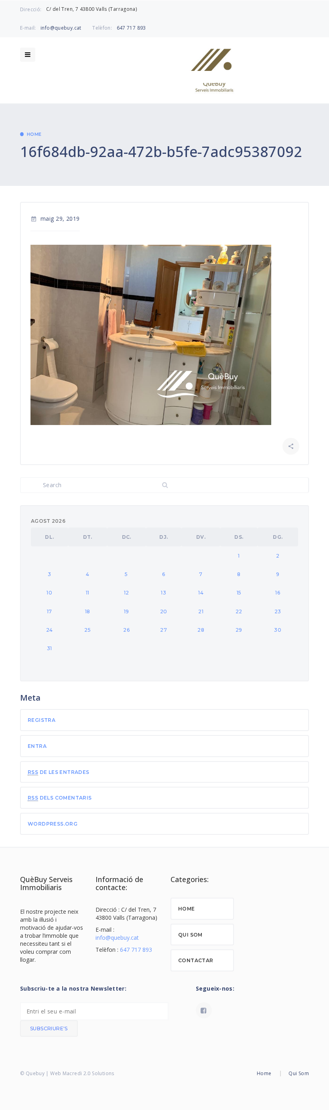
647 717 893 (131, 27)
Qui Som (190, 935)
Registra (41, 720)
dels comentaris (60, 798)
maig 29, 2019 (55, 218)
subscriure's (49, 1028)
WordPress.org (52, 824)
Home (34, 134)
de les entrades (58, 772)
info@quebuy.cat (61, 27)
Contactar (195, 960)
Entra (37, 746)
